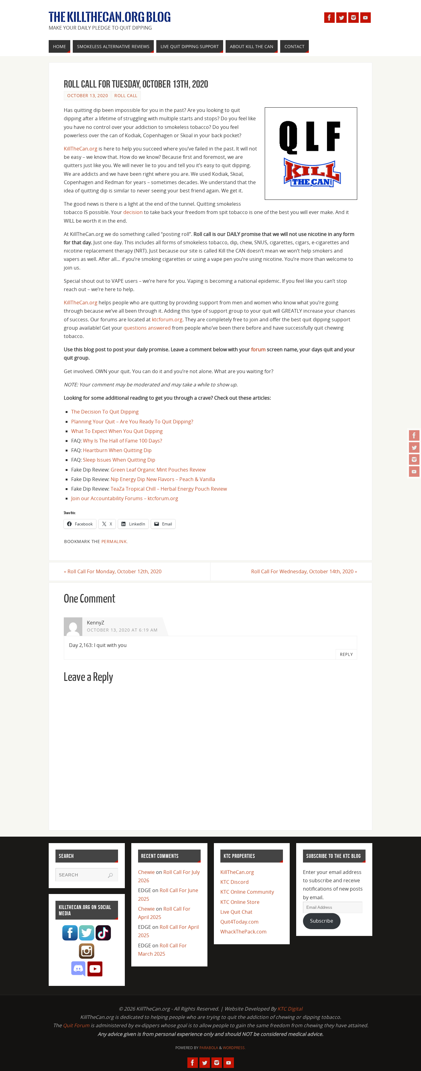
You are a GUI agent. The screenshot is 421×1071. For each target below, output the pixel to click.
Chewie (146, 872)
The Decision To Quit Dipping (105, 411)
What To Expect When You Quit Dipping (117, 431)
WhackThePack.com (243, 931)
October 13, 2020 (87, 95)
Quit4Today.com (239, 921)
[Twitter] (414, 447)
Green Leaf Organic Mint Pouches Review (158, 469)
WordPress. (234, 1047)
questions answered (147, 327)
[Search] (110, 875)
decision (133, 212)
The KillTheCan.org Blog (110, 17)
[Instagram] (414, 459)
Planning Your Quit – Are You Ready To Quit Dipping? (132, 421)
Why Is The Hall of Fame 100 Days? (122, 440)
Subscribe (321, 920)
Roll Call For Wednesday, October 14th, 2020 (304, 571)
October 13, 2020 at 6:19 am (122, 630)
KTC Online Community (247, 891)
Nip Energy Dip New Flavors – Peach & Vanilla (163, 479)
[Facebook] (414, 435)
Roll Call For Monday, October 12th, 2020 (112, 571)
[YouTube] (414, 471)
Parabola (208, 1047)
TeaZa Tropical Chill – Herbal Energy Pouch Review (169, 488)
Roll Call (125, 95)
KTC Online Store (240, 902)
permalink (114, 541)
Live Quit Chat (236, 911)
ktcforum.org (167, 319)
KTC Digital (289, 1008)
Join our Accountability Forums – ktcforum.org (124, 498)
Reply (346, 654)
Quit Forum (76, 1025)
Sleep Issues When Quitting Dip (119, 459)
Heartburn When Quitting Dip (117, 450)
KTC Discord (234, 882)
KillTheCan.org (80, 148)
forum (258, 349)
